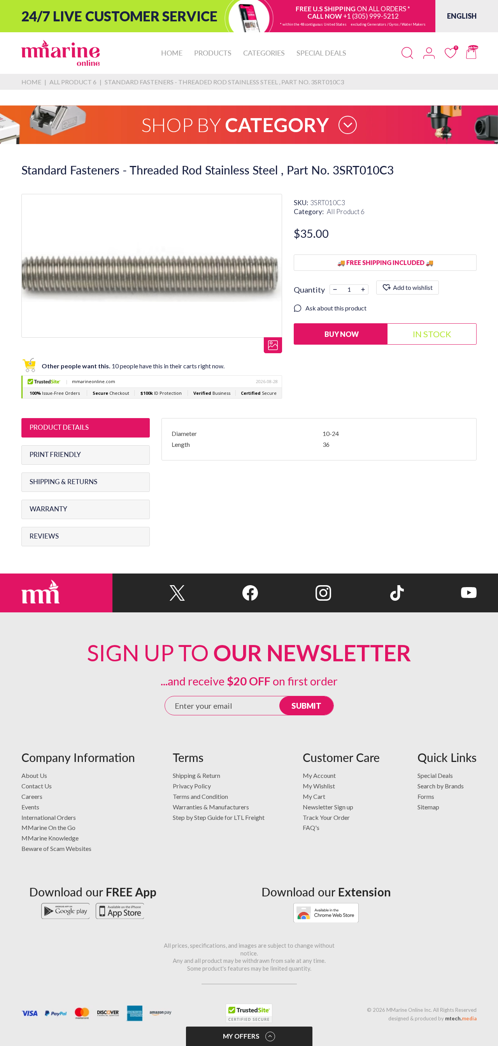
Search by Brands (440, 786)
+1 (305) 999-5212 (371, 16)
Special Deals (435, 775)
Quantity (309, 289)
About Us (34, 775)
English (462, 16)
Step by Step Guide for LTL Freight (219, 817)
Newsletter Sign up (328, 807)
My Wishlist (319, 786)
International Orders (48, 817)
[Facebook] (221, 592)
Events (30, 807)
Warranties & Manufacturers (211, 807)
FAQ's (311, 827)
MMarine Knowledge (50, 838)
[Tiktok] (367, 592)
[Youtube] (440, 592)
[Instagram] (294, 592)
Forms (425, 796)
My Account (319, 775)
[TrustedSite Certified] (249, 1013)
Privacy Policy (192, 786)
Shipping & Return (196, 775)
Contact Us (36, 786)
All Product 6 (346, 211)
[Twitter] (148, 592)
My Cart (314, 796)
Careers (31, 796)
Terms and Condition (200, 796)
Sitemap (428, 807)
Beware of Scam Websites (56, 848)
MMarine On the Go (48, 827)
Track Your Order (326, 817)
